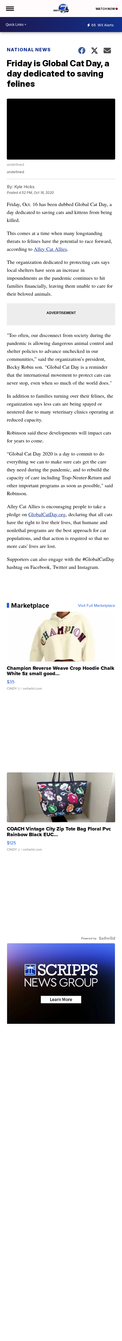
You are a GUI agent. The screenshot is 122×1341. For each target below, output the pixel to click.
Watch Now (105, 8)
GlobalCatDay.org (47, 514)
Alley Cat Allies (50, 248)
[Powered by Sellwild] (107, 938)
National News (29, 49)
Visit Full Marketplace (96, 605)
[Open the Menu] (9, 8)
